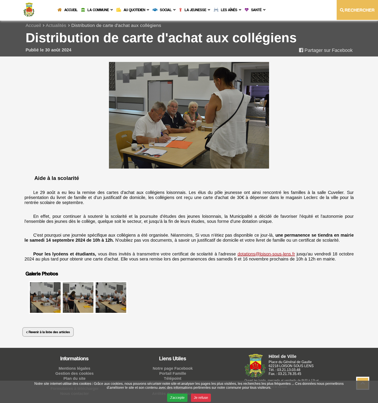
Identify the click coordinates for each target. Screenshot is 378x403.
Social (166, 10)
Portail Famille (172, 373)
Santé (256, 10)
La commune (98, 10)
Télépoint (172, 378)
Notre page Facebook (173, 368)
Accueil (70, 10)
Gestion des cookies (74, 373)
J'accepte (177, 397)
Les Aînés (229, 10)
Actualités (56, 25)
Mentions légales (74, 368)
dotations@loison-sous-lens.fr (266, 254)
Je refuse (201, 397)
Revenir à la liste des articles (49, 332)
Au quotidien (134, 10)
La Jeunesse (195, 10)
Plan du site (74, 378)
